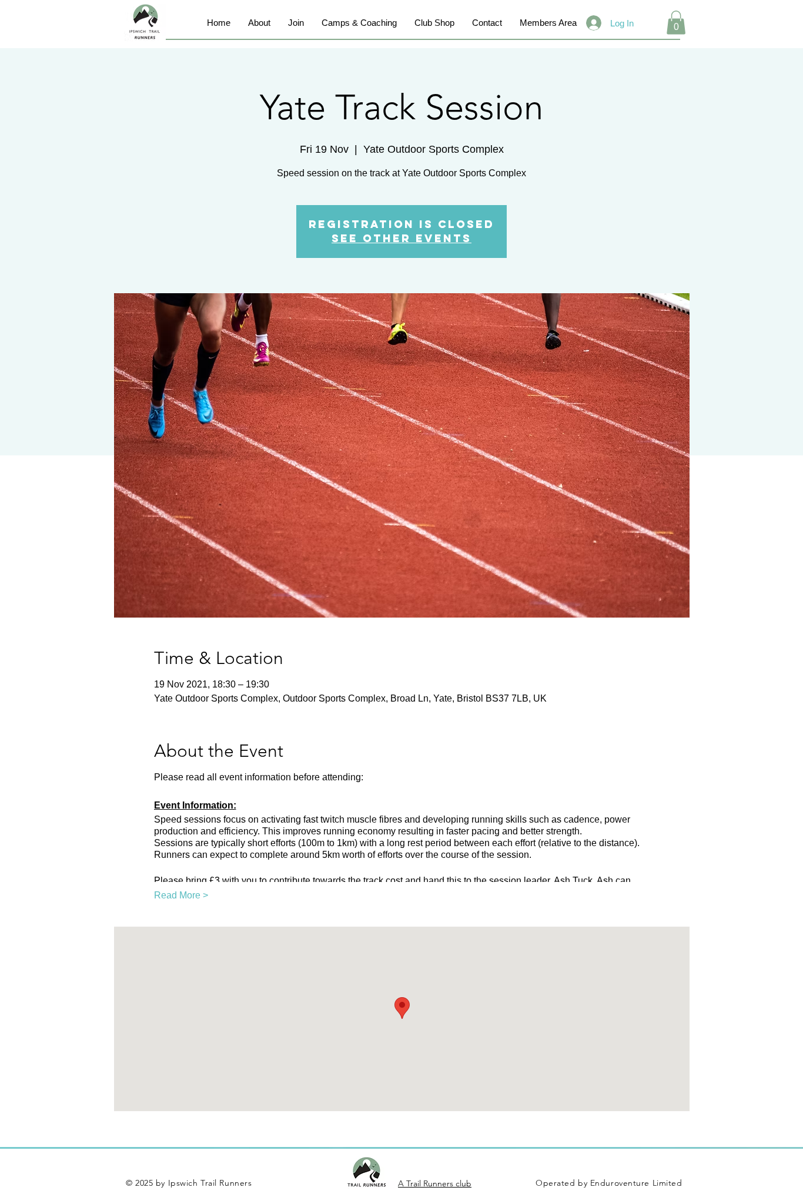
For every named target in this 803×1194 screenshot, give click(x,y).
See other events (401, 238)
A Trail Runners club (434, 1183)
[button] (676, 23)
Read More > (181, 895)
